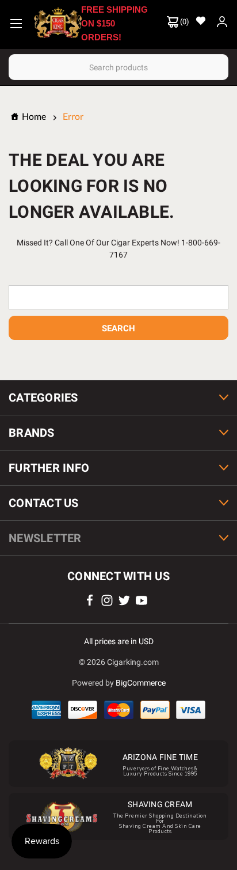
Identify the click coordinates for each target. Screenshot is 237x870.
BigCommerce (141, 682)
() (183, 21)
